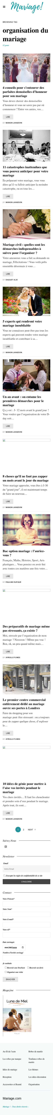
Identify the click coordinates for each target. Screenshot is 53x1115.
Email (5, 863)
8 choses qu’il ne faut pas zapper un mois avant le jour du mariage (26, 478)
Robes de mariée (36, 1051)
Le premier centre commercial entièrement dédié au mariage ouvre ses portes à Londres (24, 703)
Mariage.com (12, 1098)
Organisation (34, 1084)
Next (30, 829)
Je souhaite (7, 963)
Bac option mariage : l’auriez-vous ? (24, 552)
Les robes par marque (12, 1058)
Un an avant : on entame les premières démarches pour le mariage (23, 400)
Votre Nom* (7, 909)
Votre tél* (6, 929)
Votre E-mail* (8, 919)
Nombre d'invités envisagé (13, 952)
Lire (8, 117)
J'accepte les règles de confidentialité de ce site (24, 875)
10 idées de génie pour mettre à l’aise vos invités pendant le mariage (24, 787)
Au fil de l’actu (9, 1051)
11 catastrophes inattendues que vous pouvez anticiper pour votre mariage (25, 171)
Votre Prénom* (9, 898)
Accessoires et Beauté (12, 1084)
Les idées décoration (37, 1076)
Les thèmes (33, 1069)
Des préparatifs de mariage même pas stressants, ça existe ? (26, 628)
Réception (7, 1076)
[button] (4, 6)
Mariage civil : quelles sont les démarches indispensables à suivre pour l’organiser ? (24, 248)
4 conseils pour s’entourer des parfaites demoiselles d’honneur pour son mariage (25, 91)
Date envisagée (8, 942)
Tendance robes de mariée (37, 1060)
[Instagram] (6, 847)
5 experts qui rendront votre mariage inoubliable (22, 323)
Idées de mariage (10, 1069)
